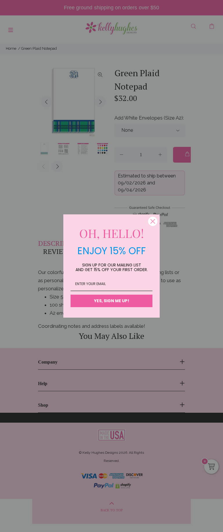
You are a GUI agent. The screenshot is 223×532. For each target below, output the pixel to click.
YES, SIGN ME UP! (111, 301)
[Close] (153, 221)
